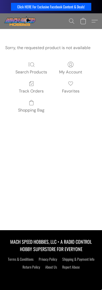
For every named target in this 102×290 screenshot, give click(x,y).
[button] (51, 7)
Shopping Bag (31, 110)
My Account (70, 72)
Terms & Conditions (20, 259)
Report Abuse (71, 267)
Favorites (71, 91)
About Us (51, 267)
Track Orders (31, 91)
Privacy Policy (48, 259)
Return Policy (31, 267)
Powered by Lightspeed (51, 276)
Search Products (31, 72)
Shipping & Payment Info (78, 259)
